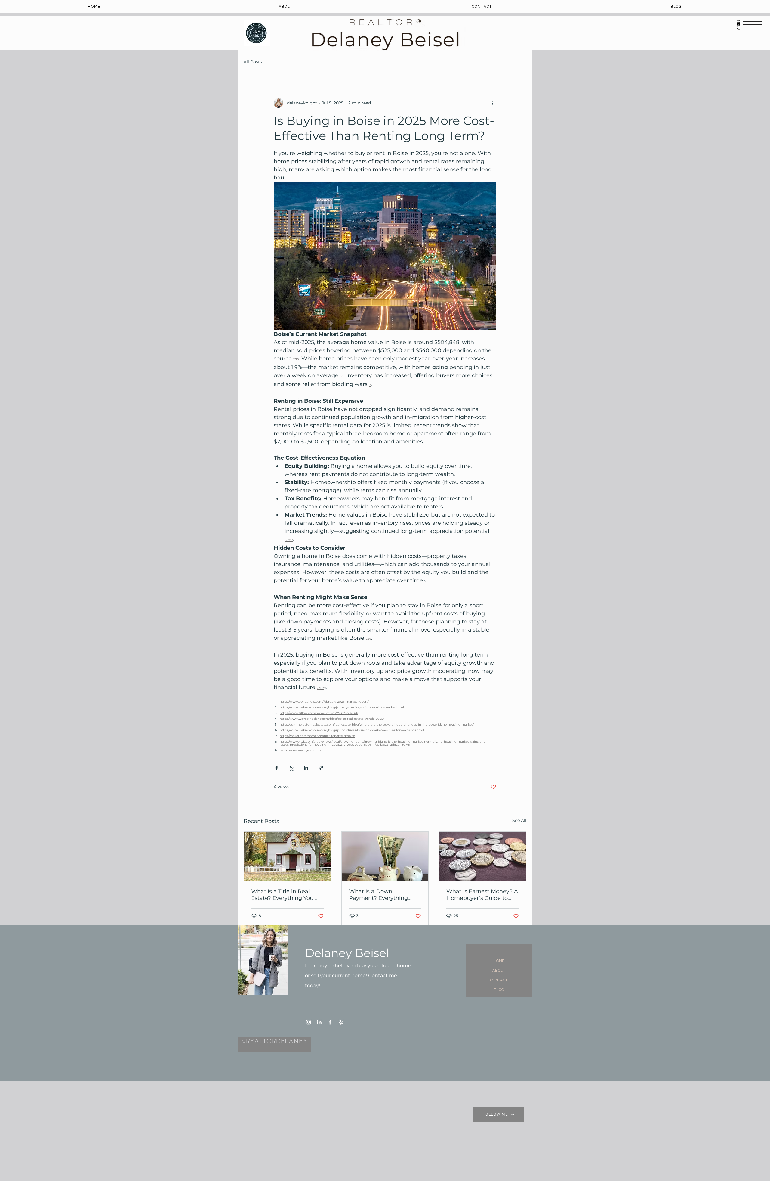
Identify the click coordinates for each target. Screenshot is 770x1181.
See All (519, 820)
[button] (752, 24)
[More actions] (492, 103)
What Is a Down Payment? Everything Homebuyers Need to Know (378, 894)
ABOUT (498, 970)
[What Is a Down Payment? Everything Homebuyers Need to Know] (385, 856)
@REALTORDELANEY (275, 1042)
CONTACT (498, 980)
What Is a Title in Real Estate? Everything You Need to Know (282, 894)
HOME (499, 961)
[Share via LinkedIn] (306, 768)
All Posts (253, 61)
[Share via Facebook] (276, 768)
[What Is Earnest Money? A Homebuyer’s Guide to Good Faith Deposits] (482, 856)
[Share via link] (321, 768)
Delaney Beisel (347, 953)
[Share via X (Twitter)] (291, 768)
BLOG (499, 990)
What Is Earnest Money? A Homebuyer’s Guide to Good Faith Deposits (482, 894)
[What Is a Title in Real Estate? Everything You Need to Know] (287, 856)
